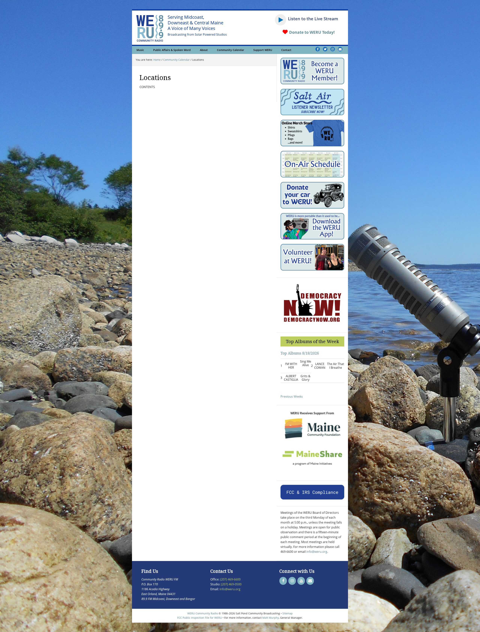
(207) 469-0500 (231, 584)
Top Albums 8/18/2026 (299, 353)
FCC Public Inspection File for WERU (199, 617)
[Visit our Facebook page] (317, 49)
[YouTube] (301, 581)
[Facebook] (283, 581)
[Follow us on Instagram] (332, 49)
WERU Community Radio (202, 613)
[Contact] (310, 581)
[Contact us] (340, 49)
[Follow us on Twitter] (325, 49)
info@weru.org (316, 552)
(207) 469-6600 (230, 579)
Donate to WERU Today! (311, 32)
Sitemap (287, 613)
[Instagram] (292, 581)
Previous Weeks (291, 396)
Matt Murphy (270, 617)
